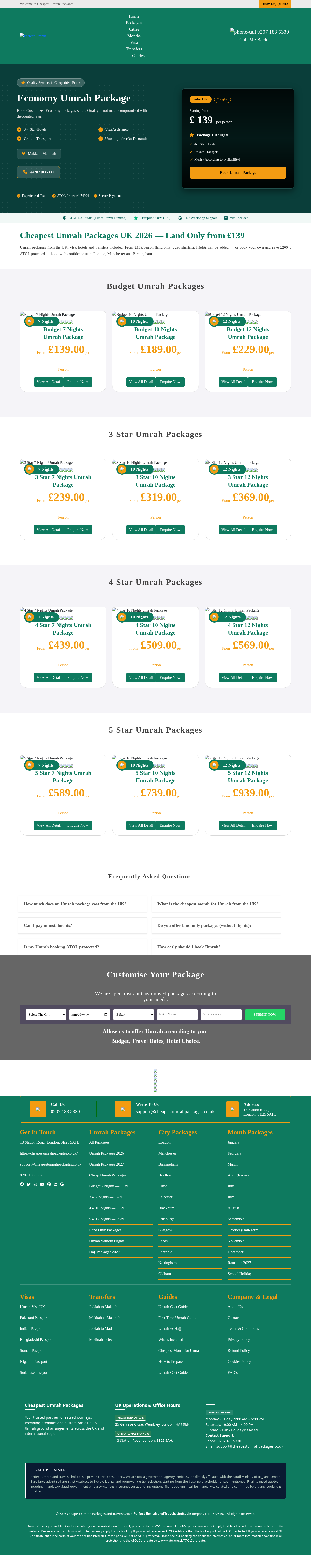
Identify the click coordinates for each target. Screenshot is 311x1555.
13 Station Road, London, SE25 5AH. (49, 1142)
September (236, 1219)
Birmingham (168, 1164)
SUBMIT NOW (265, 1014)
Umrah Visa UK (32, 1307)
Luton (163, 1186)
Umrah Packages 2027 (106, 1164)
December (235, 1252)
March (233, 1164)
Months (134, 35)
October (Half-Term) (243, 1230)
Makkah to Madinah (104, 1318)
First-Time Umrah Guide (177, 1318)
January (234, 1142)
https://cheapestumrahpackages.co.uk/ (49, 1153)
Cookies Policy (239, 1361)
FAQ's (233, 1372)
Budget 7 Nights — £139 (108, 1186)
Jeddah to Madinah (103, 1329)
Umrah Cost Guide (173, 1307)
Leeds (163, 1241)
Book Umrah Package (238, 173)
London (164, 1142)
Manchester (167, 1153)
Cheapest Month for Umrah (179, 1350)
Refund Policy (239, 1350)
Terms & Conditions (243, 1329)
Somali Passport (32, 1350)
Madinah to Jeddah (103, 1339)
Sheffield (165, 1252)
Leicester (165, 1197)
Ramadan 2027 (239, 1263)
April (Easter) (238, 1175)
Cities (134, 29)
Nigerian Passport (33, 1361)
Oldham (164, 1274)
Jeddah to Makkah (103, 1307)
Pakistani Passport (34, 1318)
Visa (134, 42)
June (231, 1186)
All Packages (99, 1142)
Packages (134, 22)
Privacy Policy (239, 1339)
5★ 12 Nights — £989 (106, 1219)
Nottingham (167, 1263)
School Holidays (240, 1274)
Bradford (165, 1175)
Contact (234, 1318)
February (235, 1153)
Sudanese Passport (34, 1372)
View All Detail (49, 382)
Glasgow (165, 1230)
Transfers (134, 49)
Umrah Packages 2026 (106, 1153)
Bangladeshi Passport (36, 1339)
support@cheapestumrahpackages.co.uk (175, 1111)
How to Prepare (170, 1361)
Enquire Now (77, 382)
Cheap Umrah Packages (107, 1175)
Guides (138, 55)
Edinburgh (166, 1219)
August (233, 1208)
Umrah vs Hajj (169, 1329)
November (236, 1241)
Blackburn (166, 1208)
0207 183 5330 (273, 32)
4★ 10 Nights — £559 (106, 1208)
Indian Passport (31, 1329)
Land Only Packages (105, 1230)
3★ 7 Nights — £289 (105, 1197)
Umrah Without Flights (106, 1241)
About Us (235, 1307)
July (231, 1197)
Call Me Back (253, 40)
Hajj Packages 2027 (104, 1252)
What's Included (170, 1339)
